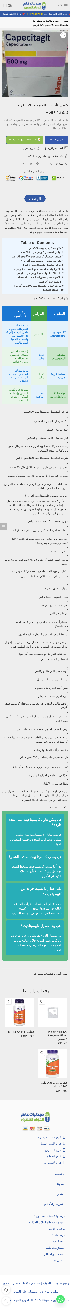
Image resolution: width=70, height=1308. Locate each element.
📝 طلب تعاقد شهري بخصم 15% (24, 139)
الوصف (35, 198)
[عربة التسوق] (5, 5)
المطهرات (59, 1260)
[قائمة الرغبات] (63, 35)
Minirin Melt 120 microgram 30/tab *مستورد (56, 1035)
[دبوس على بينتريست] (37, 163)
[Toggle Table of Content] (60, 243)
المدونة (61, 1184)
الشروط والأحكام (54, 1204)
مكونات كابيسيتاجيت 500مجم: (44, 248)
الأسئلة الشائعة (51, 289)
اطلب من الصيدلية (56, 139)
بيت (66, 20)
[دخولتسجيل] (10, 5)
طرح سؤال (29, 148)
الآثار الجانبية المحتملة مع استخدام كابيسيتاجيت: (35, 269)
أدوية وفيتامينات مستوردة (49, 1216)
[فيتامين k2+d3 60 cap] (19, 1012)
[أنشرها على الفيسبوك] (44, 163)
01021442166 (37, 14)
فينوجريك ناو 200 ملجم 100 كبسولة (53, 1084)
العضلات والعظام (54, 1254)
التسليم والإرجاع (54, 148)
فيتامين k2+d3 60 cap (21, 1031)
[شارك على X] (50, 163)
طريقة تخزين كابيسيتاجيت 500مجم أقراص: (37, 285)
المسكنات (59, 1241)
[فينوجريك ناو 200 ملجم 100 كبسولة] (52, 1064)
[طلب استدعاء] (6, 1290)
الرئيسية (60, 1173)
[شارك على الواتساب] (24, 163)
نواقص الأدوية (57, 1228)
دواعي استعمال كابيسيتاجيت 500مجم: (40, 252)
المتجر (61, 1194)
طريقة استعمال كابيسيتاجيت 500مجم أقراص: (36, 256)
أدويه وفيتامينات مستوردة (46, 20)
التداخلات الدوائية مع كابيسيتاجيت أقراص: (38, 273)
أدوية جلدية (58, 1235)
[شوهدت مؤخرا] (6, 1301)
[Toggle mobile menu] (65, 5)
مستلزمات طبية (55, 1248)
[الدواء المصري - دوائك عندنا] (35, 5)
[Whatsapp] (60, 1299)
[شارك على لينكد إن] (30, 163)
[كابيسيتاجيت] (35, 63)
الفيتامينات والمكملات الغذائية (47, 1222)
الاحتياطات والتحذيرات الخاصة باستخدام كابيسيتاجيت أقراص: (39, 279)
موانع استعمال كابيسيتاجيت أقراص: (42, 264)
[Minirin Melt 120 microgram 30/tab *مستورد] (52, 1012)
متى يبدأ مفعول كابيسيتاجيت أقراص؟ (41, 260)
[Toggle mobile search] (60, 6)
